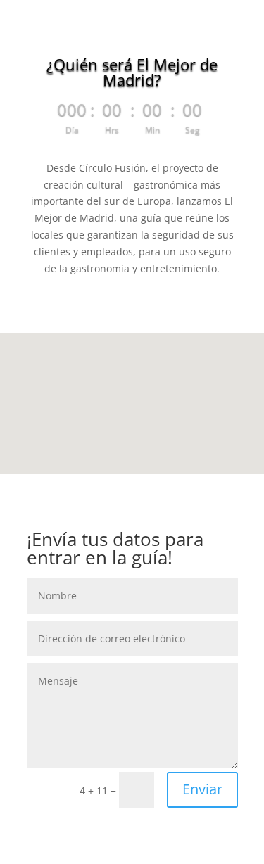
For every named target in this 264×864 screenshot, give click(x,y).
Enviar (202, 789)
